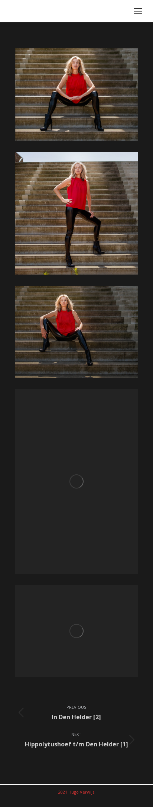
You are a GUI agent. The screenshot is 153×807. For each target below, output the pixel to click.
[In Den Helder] (76, 94)
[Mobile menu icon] (138, 11)
